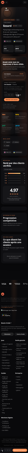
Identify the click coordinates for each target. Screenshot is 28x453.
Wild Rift (4, 352)
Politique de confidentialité (6, 426)
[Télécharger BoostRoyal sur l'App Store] (9, 311)
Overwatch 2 (5, 360)
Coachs (18, 379)
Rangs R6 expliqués (5, 386)
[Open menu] (25, 2)
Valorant (4, 347)
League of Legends (7, 344)
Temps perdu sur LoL (7, 409)
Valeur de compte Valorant (21, 345)
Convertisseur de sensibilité (21, 354)
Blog (3, 413)
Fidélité (18, 377)
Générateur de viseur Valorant (20, 363)
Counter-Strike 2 (6, 355)
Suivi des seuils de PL (7, 400)
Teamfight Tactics (7, 349)
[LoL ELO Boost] (2, 2)
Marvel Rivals (6, 363)
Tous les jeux (5, 368)
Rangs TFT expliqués (5, 395)
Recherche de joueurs (6, 404)
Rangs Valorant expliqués (6, 382)
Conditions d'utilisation (5, 422)
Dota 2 (4, 357)
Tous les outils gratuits (20, 367)
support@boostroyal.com (21, 442)
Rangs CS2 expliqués (5, 391)
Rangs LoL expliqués (5, 377)
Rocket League (6, 365)
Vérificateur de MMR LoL (20, 358)
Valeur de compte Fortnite (21, 349)
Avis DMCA (5, 430)
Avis (17, 382)
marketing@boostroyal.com (7, 307)
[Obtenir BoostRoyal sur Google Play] (6, 315)
